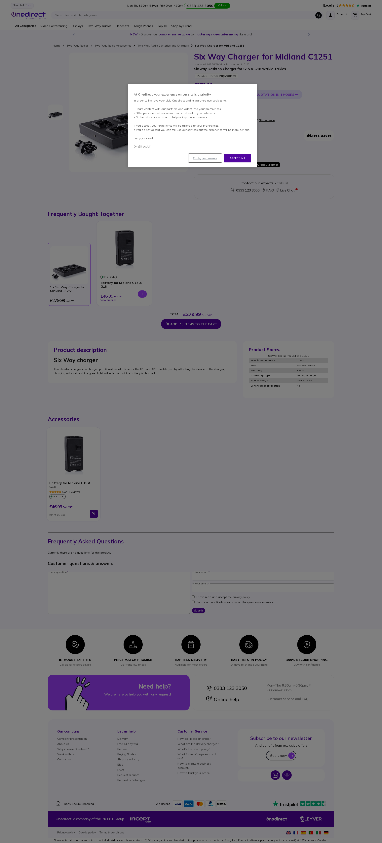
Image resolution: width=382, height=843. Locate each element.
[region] (192, 126)
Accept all (238, 157)
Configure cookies (205, 158)
